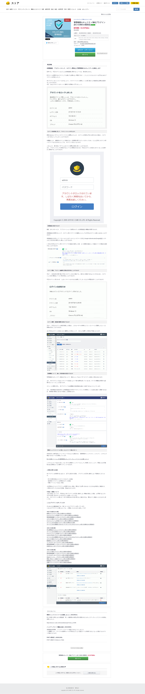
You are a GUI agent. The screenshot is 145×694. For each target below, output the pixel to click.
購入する (85, 54)
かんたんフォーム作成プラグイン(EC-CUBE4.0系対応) (62, 533)
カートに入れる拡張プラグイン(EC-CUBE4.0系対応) (61, 531)
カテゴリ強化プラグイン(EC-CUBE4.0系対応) (59, 539)
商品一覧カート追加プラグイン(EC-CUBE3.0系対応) (61, 559)
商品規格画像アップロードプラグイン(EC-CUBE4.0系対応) (63, 544)
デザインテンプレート (24, 9)
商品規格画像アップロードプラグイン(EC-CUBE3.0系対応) (63, 553)
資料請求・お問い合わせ (85, 50)
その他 (79, 9)
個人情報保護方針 (70, 688)
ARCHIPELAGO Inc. (82, 41)
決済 (7, 9)
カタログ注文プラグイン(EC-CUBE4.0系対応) (59, 535)
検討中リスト (107, 3)
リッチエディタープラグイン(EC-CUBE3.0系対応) (60, 555)
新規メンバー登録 (124, 3)
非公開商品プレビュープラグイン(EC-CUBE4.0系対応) (62, 529)
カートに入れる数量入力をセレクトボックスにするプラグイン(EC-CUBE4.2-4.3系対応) (70, 524)
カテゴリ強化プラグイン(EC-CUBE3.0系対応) (59, 551)
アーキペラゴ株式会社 (53, 506)
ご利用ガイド (99, 3)
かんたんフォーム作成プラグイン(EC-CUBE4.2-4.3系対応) (63, 515)
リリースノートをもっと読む (77, 648)
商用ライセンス (72, 9)
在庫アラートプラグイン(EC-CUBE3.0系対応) (59, 562)
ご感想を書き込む (91, 672)
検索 (136, 9)
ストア (15, 3)
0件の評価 (76, 30)
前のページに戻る (106, 14)
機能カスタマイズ (36, 9)
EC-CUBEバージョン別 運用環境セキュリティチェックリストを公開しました (68, 459)
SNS (65, 9)
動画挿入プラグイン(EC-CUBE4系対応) (57, 540)
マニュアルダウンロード (102, 53)
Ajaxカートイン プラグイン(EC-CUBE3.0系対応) (60, 557)
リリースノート (90, 3)
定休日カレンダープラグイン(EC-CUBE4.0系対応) (60, 546)
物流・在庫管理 (59, 9)
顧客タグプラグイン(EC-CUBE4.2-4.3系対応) (59, 513)
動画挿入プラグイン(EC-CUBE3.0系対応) (58, 560)
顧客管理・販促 (49, 9)
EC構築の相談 (135, 3)
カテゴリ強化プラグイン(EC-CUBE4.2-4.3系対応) (60, 519)
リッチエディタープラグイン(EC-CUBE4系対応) (60, 542)
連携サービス (13, 9)
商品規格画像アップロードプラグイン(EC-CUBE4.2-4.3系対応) (64, 517)
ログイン (115, 3)
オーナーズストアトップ (78, 19)
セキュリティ (85, 9)
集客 (43, 9)
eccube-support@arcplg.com (88, 43)
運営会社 (77, 688)
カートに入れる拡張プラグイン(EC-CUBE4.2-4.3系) (61, 522)
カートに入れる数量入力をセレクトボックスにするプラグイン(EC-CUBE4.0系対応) (69, 537)
